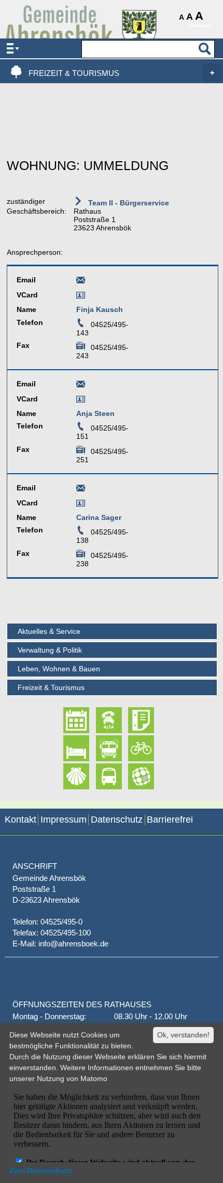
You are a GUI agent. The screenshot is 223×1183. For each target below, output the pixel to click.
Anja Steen (95, 413)
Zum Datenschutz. (41, 1170)
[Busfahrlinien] (100, 776)
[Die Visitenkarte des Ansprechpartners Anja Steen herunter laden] (80, 401)
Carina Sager (98, 517)
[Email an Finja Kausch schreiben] (80, 282)
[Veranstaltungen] (67, 720)
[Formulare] (132, 720)
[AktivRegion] (132, 748)
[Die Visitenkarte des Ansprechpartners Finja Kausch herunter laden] (80, 297)
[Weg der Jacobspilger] (67, 776)
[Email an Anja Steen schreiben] (80, 386)
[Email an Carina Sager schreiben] (80, 490)
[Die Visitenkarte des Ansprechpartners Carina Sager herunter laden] (80, 505)
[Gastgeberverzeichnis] (67, 748)
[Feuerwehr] (100, 748)
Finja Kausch (99, 309)
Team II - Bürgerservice (127, 203)
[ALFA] (100, 720)
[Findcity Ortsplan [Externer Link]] (132, 776)
